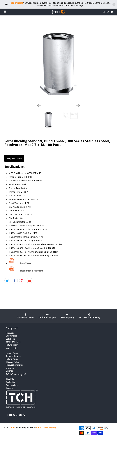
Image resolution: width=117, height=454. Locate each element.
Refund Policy (12, 359)
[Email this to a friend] (29, 280)
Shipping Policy (12, 362)
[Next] (78, 105)
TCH (13, 427)
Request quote (14, 158)
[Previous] (39, 105)
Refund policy (12, 345)
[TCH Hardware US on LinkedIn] (17, 416)
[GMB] (24, 416)
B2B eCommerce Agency (46, 427)
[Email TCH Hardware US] (20, 416)
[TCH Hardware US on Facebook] (7, 416)
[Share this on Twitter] (7, 280)
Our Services (11, 336)
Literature (10, 368)
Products (10, 333)
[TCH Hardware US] (58, 12)
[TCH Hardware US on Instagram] (13, 416)
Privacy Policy (12, 353)
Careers (9, 388)
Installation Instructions (31, 271)
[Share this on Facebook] (15, 280)
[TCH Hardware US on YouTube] (10, 416)
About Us (10, 379)
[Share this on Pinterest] (22, 280)
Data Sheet (25, 263)
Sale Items (10, 339)
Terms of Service (13, 342)
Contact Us (10, 382)
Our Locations (12, 385)
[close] (113, 4)
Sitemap (9, 371)
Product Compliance (14, 365)
